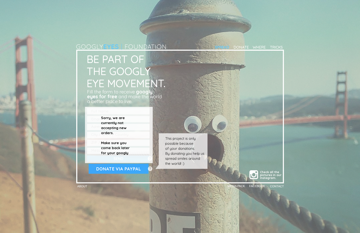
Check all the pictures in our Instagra (271, 175)
